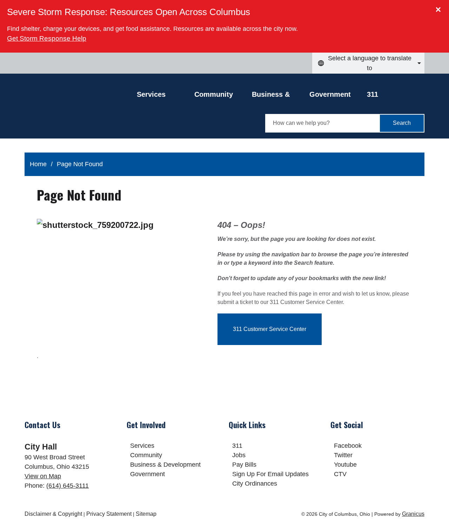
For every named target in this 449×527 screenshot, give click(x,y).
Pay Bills (244, 464)
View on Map (43, 476)
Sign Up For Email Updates (270, 474)
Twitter (343, 455)
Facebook (348, 445)
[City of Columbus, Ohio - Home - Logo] (80, 111)
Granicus (413, 514)
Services (142, 445)
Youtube (345, 464)
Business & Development (274, 96)
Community (213, 94)
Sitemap (146, 514)
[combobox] (368, 63)
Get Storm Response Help (46, 38)
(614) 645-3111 (67, 485)
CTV (340, 474)
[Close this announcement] (441, 7)
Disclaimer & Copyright (53, 514)
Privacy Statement (109, 514)
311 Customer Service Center (269, 329)
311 (372, 94)
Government (330, 94)
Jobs (239, 455)
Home (38, 164)
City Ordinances (254, 483)
